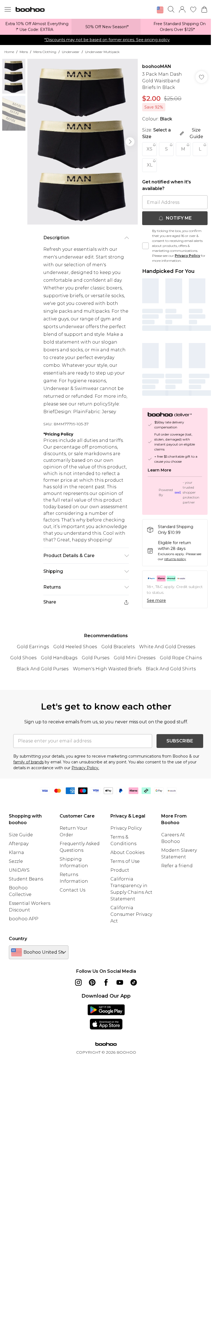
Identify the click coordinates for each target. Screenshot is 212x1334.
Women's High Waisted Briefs (107, 668)
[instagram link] (78, 982)
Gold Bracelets (118, 646)
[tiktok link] (133, 982)
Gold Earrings (33, 646)
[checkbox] (145, 245)
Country (18, 938)
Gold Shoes (23, 657)
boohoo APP (23, 918)
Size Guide (21, 834)
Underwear (71, 52)
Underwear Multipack (102, 52)
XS (149, 149)
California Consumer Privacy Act (131, 914)
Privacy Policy (187, 256)
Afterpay (18, 843)
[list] (82, 142)
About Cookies (127, 852)
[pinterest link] (92, 982)
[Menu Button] (7, 9)
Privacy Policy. (85, 767)
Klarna (16, 852)
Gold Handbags (59, 657)
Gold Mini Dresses (134, 657)
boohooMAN (156, 66)
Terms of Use (125, 861)
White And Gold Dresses (167, 646)
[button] (160, 9)
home (9, 52)
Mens (24, 52)
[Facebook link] (106, 982)
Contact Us (72, 890)
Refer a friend (177, 865)
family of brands (28, 762)
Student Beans (26, 879)
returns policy (175, 559)
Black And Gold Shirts (171, 668)
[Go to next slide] (130, 141)
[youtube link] (119, 982)
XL (149, 165)
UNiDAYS (19, 870)
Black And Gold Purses (42, 668)
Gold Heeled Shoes (75, 646)
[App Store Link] (106, 1017)
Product (119, 870)
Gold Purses (95, 657)
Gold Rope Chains (181, 657)
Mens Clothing (44, 52)
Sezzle (16, 861)
